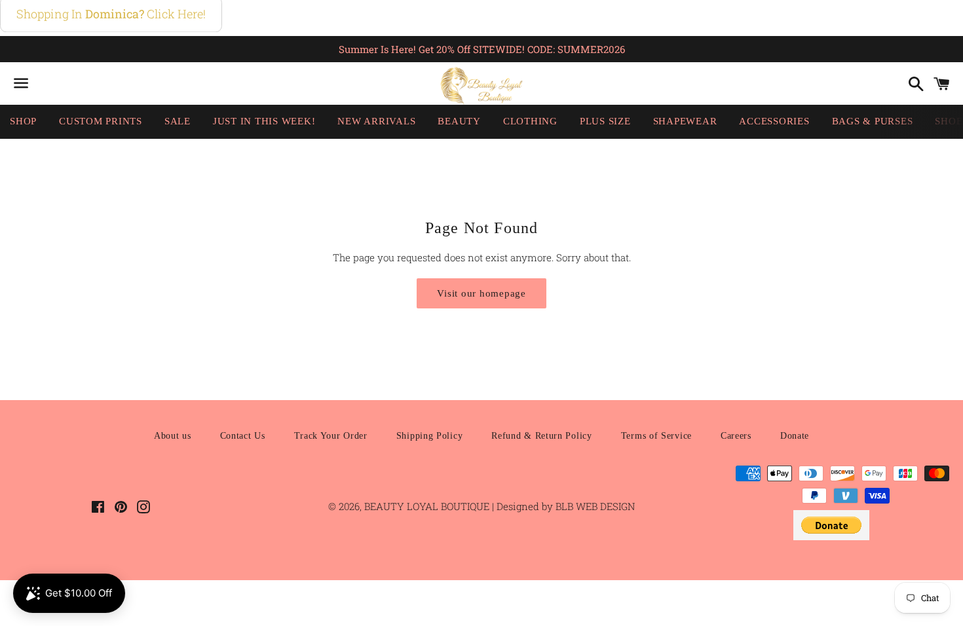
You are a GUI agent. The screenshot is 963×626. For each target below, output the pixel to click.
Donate (794, 436)
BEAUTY (459, 121)
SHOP (23, 121)
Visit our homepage (481, 293)
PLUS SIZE (605, 121)
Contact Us (242, 436)
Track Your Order (331, 436)
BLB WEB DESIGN (594, 506)
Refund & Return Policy (541, 436)
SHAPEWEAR (685, 121)
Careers (736, 436)
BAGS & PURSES (872, 121)
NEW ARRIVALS (376, 121)
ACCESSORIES (774, 121)
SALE (177, 121)
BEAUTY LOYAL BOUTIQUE (428, 506)
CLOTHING (530, 121)
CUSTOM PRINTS (100, 121)
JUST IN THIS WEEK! (264, 121)
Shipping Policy (429, 436)
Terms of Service (656, 436)
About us (172, 436)
